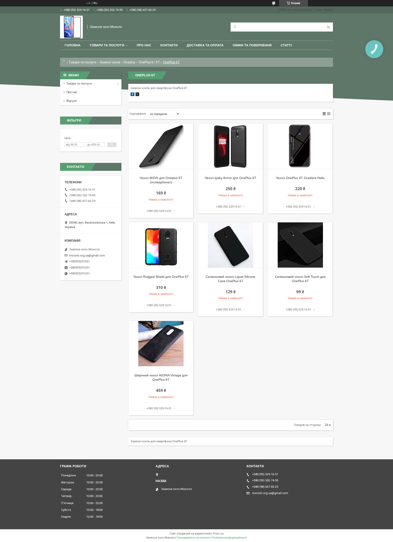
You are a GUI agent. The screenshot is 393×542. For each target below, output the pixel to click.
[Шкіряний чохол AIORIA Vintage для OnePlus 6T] (161, 343)
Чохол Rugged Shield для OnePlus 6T (161, 276)
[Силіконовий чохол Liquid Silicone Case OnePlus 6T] (230, 245)
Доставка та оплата (205, 45)
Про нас (144, 45)
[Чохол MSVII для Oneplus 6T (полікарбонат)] (161, 146)
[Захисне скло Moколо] (71, 27)
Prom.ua (218, 533)
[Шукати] (328, 27)
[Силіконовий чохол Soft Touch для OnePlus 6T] (300, 245)
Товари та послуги (107, 45)
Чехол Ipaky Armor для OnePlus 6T (230, 178)
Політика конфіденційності (229, 537)
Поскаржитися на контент (193, 537)
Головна (73, 45)
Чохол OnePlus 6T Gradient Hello (300, 178)
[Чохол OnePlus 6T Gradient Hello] (300, 146)
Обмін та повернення (252, 45)
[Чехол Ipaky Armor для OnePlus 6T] (230, 146)
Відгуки (71, 100)
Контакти (169, 45)
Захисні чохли (110, 62)
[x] (137, 95)
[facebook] (132, 95)
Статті (286, 45)
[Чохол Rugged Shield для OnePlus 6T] (161, 245)
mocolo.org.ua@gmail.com (87, 255)
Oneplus (129, 62)
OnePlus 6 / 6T (149, 62)
